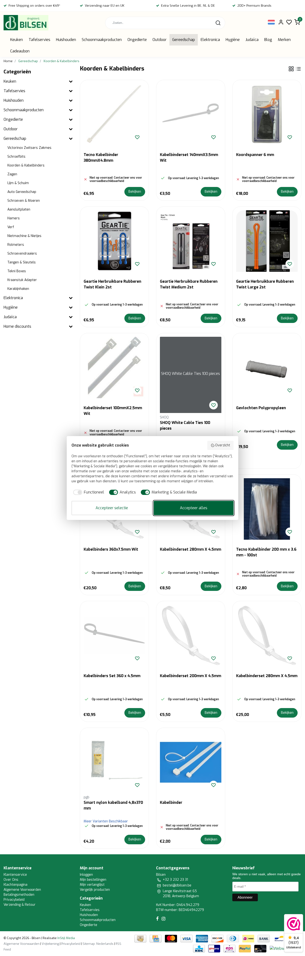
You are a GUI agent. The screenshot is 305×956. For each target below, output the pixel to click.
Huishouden (66, 39)
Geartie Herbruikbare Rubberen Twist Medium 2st (189, 284)
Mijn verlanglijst (92, 884)
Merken (284, 39)
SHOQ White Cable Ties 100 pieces (185, 425)
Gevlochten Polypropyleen (261, 407)
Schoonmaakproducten (102, 39)
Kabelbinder (171, 802)
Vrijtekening (50, 944)
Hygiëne (233, 39)
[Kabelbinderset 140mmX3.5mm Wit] (190, 114)
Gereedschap (183, 39)
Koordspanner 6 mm (255, 154)
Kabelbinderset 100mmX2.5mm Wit (113, 410)
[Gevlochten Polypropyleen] (267, 367)
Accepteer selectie (112, 507)
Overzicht (222, 445)
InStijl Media (66, 938)
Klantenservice (15, 874)
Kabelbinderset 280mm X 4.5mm (190, 549)
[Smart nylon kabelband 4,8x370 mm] (114, 762)
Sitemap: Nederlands (98, 944)
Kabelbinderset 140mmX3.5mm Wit (189, 157)
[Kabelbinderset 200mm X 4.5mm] (190, 635)
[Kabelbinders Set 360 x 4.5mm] (114, 635)
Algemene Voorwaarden (22, 889)
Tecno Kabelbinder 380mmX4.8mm (101, 157)
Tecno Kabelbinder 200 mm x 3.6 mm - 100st (266, 552)
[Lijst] (298, 69)
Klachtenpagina (15, 884)
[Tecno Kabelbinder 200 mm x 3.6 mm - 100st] (267, 509)
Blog (268, 39)
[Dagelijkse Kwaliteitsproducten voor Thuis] (26, 22)
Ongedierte (137, 39)
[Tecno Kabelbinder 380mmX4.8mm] (114, 114)
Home (8, 61)
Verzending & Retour (20, 904)
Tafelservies (39, 39)
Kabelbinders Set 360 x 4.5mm (112, 675)
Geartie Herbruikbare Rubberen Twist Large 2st (265, 284)
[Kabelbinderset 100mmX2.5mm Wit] (114, 367)
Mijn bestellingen (93, 879)
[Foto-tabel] (291, 69)
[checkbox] (87, 492)
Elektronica (210, 39)
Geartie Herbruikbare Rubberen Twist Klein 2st (112, 284)
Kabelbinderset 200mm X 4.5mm (190, 675)
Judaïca (252, 39)
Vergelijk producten (95, 889)
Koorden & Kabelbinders (61, 61)
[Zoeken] (218, 23)
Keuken (16, 39)
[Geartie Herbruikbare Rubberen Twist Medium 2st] (190, 241)
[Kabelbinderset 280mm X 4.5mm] (267, 635)
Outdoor (159, 39)
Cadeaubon (20, 51)
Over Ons (11, 879)
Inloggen (86, 874)
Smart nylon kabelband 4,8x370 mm (113, 805)
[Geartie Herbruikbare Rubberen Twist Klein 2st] (114, 241)
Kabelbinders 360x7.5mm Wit (111, 549)
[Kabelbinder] (190, 762)
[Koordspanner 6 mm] (267, 114)
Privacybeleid (14, 899)
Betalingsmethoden (19, 894)
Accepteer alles (193, 507)
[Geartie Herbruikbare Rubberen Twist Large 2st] (267, 241)
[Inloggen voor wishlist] (137, 137)
